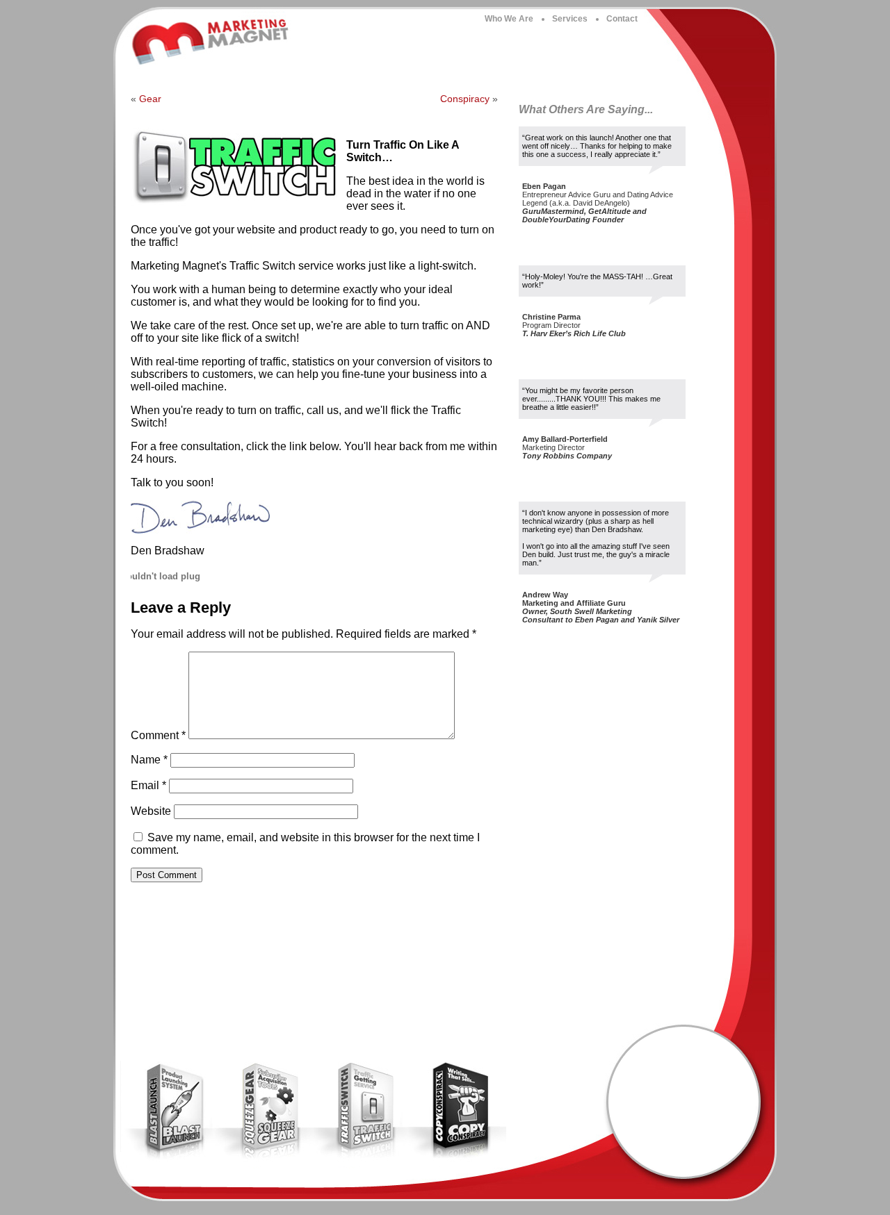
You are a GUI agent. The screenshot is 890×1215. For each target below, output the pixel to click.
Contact (622, 19)
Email (148, 785)
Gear (150, 98)
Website (151, 811)
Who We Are (509, 19)
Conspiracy (465, 98)
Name (149, 760)
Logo (212, 41)
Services (570, 19)
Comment (158, 735)
